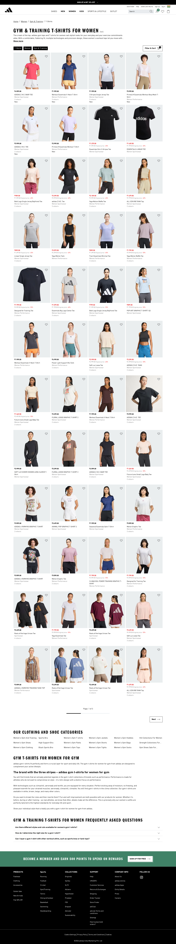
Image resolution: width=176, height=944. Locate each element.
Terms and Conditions (96, 935)
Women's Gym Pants (72, 743)
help (137, 6)
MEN (63, 11)
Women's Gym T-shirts (73, 738)
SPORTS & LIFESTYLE (97, 11)
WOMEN (72, 11)
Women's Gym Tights (98, 748)
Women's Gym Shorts (98, 743)
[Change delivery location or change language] (168, 7)
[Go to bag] (168, 11)
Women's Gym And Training (25, 738)
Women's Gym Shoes (22, 743)
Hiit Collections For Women (150, 738)
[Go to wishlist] (162, 11)
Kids (81, 11)
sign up (157, 6)
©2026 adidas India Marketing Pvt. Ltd (88, 941)
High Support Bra (46, 743)
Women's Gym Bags (122, 743)
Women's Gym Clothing (23, 748)
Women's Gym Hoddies (123, 738)
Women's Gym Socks (122, 748)
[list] (78, 48)
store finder (130, 6)
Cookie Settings (70, 935)
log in (163, 6)
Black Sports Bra (46, 748)
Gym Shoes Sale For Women (147, 748)
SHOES (54, 11)
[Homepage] (8, 10)
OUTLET (113, 11)
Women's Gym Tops (72, 748)
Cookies (109, 935)
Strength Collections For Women (149, 743)
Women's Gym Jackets (98, 738)
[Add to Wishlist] (46, 56)
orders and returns (147, 6)
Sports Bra (43, 738)
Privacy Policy (82, 935)
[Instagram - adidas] (151, 877)
